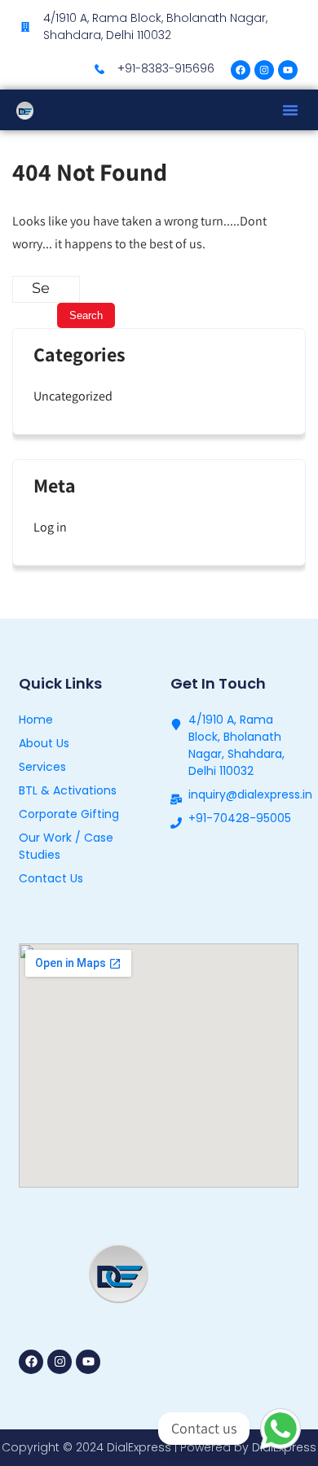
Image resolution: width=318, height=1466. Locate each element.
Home (36, 719)
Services (42, 767)
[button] (290, 110)
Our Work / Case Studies (66, 846)
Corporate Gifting (69, 814)
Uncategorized (73, 396)
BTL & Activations (68, 790)
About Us (44, 743)
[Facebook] (240, 70)
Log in (50, 527)
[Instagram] (264, 70)
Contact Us (51, 878)
